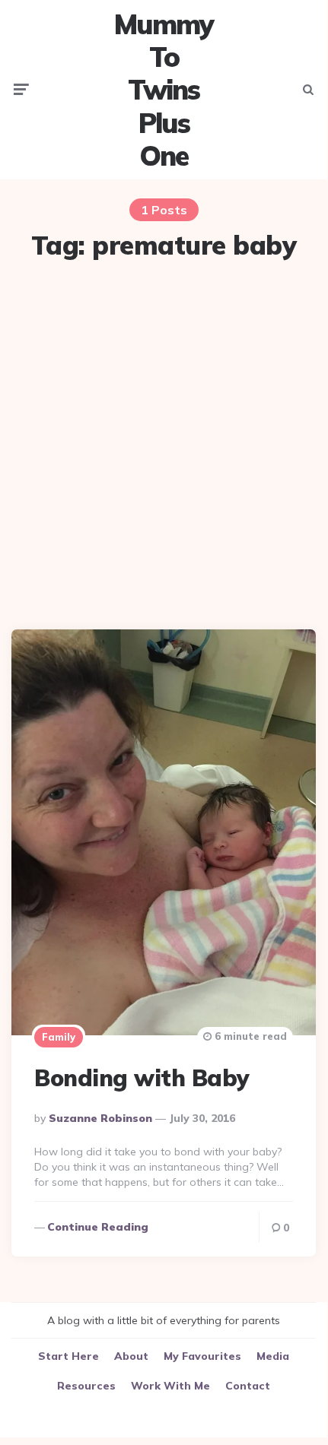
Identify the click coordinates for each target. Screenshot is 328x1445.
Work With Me (170, 1386)
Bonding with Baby (142, 1077)
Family (58, 1037)
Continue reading (97, 1227)
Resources (86, 1386)
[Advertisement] (163, 447)
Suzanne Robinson (100, 1118)
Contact (247, 1386)
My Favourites (202, 1356)
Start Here (68, 1356)
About (131, 1356)
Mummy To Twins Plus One (163, 90)
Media (272, 1356)
